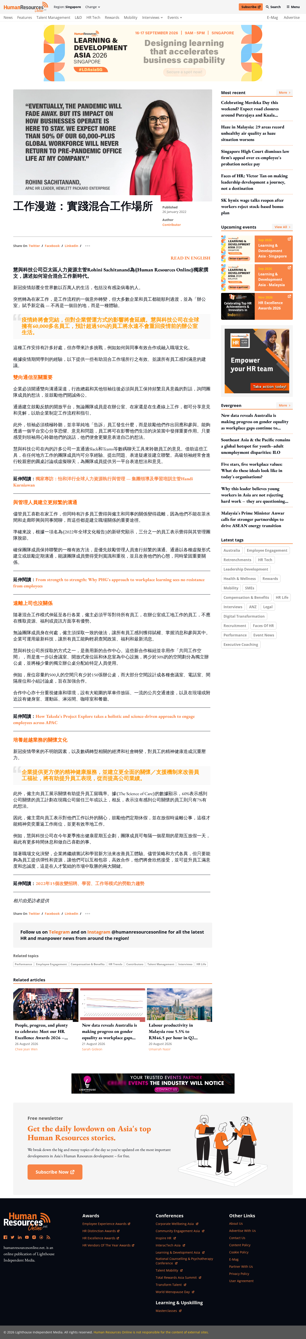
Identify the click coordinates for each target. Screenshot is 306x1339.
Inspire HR (166, 1238)
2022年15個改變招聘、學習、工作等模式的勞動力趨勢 (90, 883)
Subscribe (252, 8)
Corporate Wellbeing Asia (175, 1224)
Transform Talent (171, 1285)
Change (91, 7)
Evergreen (254, 405)
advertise (292, 17)
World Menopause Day (173, 1292)
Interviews (185, 964)
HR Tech (93, 17)
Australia (232, 550)
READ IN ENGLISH (190, 258)
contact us (237, 1238)
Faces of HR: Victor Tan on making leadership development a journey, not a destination (254, 182)
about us (236, 1223)
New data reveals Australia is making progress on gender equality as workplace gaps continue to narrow (255, 421)
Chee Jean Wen (26, 1049)
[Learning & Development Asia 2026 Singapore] (153, 53)
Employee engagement (51, 964)
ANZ (252, 606)
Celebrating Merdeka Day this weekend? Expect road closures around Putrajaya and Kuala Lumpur (250, 109)
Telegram (59, 932)
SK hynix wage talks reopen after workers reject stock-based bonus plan (252, 206)
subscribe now (58, 1173)
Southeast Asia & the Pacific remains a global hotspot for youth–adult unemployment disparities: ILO (255, 446)
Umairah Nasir (160, 1049)
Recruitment (235, 625)
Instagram (98, 932)
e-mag (234, 1259)
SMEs (249, 588)
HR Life (201, 964)
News (8, 17)
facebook (52, 246)
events (173, 17)
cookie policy (238, 1252)
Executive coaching (241, 644)
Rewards (112, 17)
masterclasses (168, 1311)
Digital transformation (244, 616)
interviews (150, 17)
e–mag (272, 17)
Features (24, 17)
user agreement (241, 1281)
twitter (34, 246)
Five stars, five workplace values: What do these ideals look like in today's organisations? (251, 470)
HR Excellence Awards (98, 1238)
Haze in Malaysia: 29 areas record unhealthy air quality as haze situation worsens (252, 133)
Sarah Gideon (92, 1049)
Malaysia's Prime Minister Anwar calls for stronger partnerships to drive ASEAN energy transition (252, 519)
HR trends (115, 964)
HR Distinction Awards (99, 1231)
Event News (263, 635)
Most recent (254, 92)
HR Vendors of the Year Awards (106, 1245)
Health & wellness (240, 578)
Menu (295, 7)
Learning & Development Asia (178, 1252)
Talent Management (53, 17)
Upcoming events (254, 227)
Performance (23, 964)
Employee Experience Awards (104, 1224)
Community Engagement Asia (178, 1231)
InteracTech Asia (170, 1245)
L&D (78, 17)
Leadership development (246, 569)
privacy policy (239, 1274)
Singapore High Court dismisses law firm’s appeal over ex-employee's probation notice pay (255, 157)
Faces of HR (263, 625)
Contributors (134, 964)
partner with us (241, 1266)
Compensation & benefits (88, 964)
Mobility (130, 17)
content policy (239, 1245)
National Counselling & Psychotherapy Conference (184, 1261)
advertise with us (242, 1231)
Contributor (171, 225)
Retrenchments (237, 559)
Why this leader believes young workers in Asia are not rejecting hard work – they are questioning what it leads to (253, 495)
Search (275, 7)
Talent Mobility (169, 1270)
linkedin (71, 246)
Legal (268, 606)
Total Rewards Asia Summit (177, 1277)
